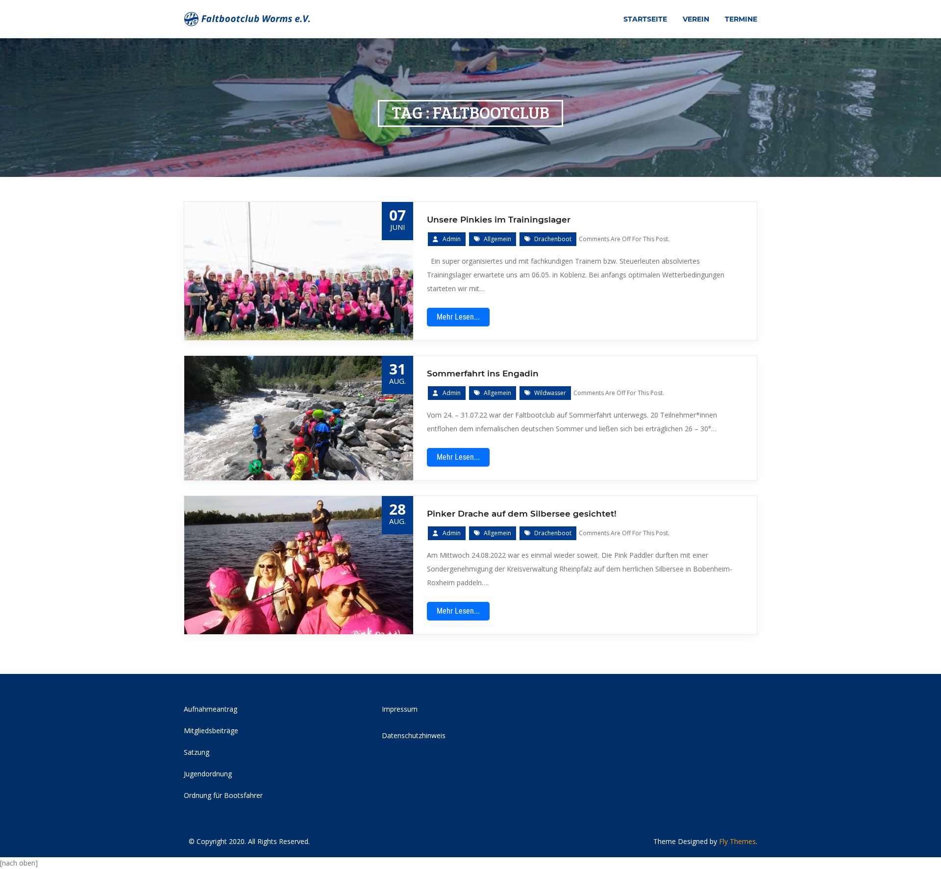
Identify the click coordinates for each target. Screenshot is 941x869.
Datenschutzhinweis (414, 735)
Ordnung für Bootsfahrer (223, 795)
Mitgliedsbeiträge (211, 730)
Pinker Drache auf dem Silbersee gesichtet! (522, 514)
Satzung (196, 752)
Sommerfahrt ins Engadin (483, 373)
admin (452, 239)
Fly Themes (737, 841)
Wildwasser (550, 393)
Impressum (400, 709)
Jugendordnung (208, 773)
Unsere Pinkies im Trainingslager (498, 219)
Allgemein (497, 239)
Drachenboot (552, 239)
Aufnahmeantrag (210, 709)
